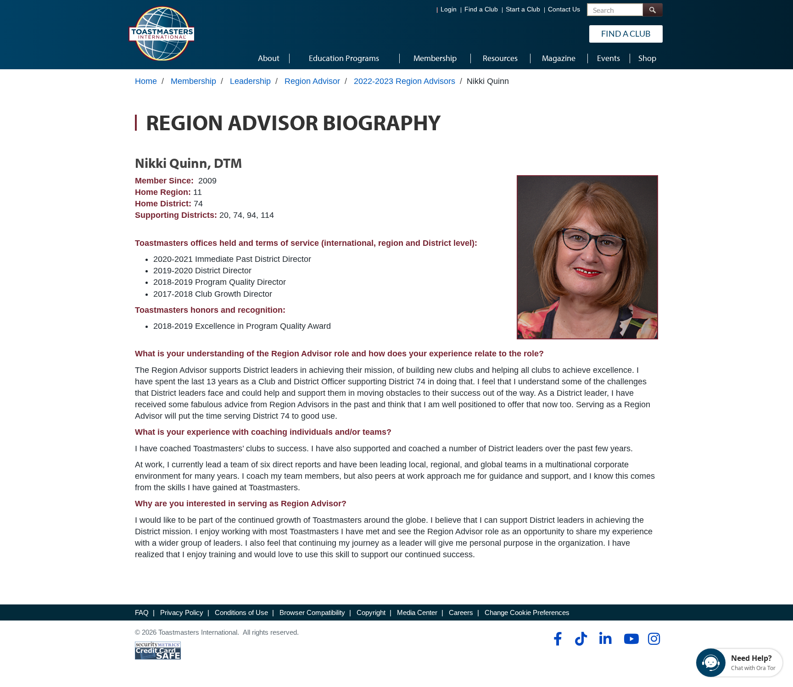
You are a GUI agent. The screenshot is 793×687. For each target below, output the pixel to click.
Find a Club (481, 9)
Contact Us (564, 9)
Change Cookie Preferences (527, 612)
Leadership (250, 81)
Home (146, 81)
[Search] (652, 10)
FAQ (142, 612)
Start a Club (523, 9)
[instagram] (653, 638)
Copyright (371, 612)
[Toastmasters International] (161, 33)
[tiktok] (580, 638)
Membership (193, 81)
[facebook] (556, 638)
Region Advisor (312, 81)
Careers (461, 612)
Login (449, 9)
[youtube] (629, 638)
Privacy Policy (181, 612)
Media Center (417, 612)
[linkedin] (605, 638)
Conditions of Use (241, 612)
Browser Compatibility (312, 612)
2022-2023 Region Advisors (404, 81)
